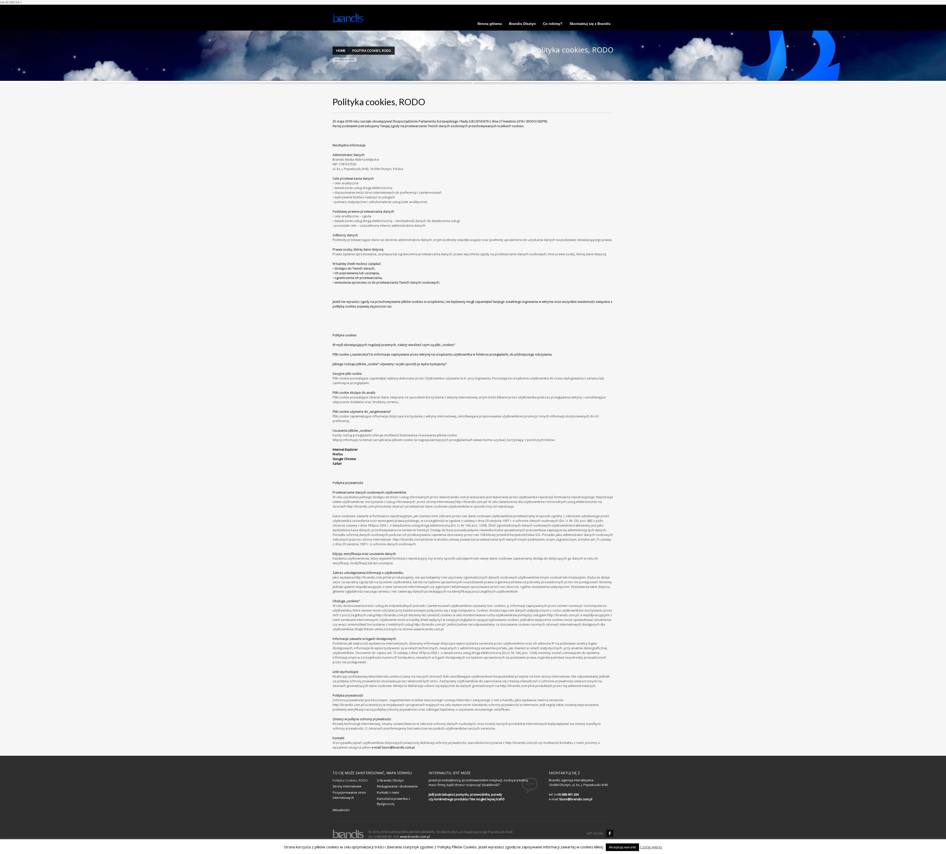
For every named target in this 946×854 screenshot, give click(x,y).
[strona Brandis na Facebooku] (609, 833)
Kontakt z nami (388, 792)
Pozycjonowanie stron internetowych (349, 795)
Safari (337, 463)
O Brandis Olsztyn (390, 780)
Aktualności (341, 810)
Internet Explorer (345, 449)
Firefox (338, 454)
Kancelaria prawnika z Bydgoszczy (393, 801)
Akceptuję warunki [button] (622, 847)
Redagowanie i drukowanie (397, 786)
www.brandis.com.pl (415, 836)
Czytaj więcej (651, 846)
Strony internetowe (347, 786)
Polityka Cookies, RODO (350, 780)
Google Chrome (344, 459)
